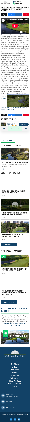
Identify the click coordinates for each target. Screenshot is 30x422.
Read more (3, 195)
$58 (19, 128)
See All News (8, 244)
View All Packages (9, 302)
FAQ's (15, 387)
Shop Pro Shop (15, 381)
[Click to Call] (3, 408)
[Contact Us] (3, 395)
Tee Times (15, 364)
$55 (26, 128)
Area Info (15, 375)
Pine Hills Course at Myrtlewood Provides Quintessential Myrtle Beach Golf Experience (14, 292)
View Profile (23, 124)
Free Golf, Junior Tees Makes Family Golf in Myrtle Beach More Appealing (14, 214)
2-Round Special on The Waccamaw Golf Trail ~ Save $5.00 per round (14, 270)
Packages (15, 370)
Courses (15, 361)
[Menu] (26, 3)
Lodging (15, 367)
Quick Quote (17, 1)
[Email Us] (3, 402)
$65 (4, 128)
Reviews (15, 373)
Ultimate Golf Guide (15, 384)
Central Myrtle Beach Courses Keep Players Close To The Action (13, 235)
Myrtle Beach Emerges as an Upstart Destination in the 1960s (13, 192)
